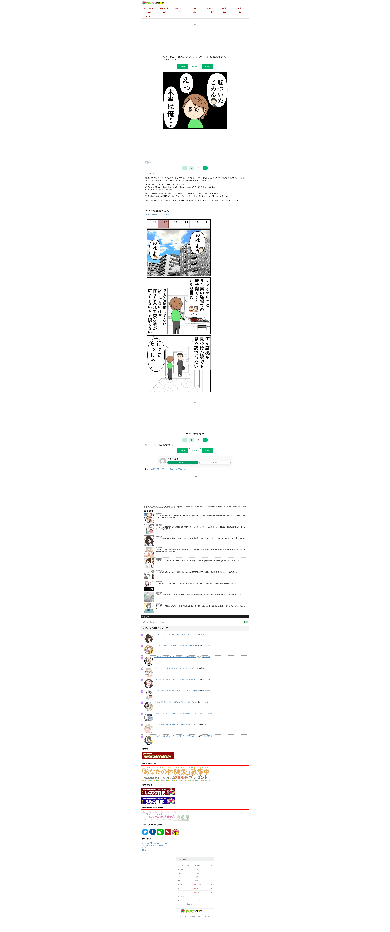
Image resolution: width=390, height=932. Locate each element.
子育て (209, 8)
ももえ (150, 162)
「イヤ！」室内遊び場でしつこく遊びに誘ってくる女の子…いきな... (176, 691)
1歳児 (239, 8)
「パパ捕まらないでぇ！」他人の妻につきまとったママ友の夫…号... (176, 645)
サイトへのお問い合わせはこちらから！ (154, 843)
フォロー (149, 445)
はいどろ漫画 (206, 657)
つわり (197, 873)
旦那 (224, 12)
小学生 (194, 12)
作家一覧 (195, 66)
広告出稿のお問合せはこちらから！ (153, 845)
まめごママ (206, 691)
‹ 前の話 (182, 66)
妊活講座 (197, 865)
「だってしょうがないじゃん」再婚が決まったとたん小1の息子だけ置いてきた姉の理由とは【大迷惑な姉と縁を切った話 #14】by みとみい (200, 561)
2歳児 (149, 12)
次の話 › (207, 66)
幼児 (179, 12)
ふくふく (206, 634)
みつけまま (206, 645)
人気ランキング (149, 8)
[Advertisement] (195, 38)
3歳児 (164, 12)
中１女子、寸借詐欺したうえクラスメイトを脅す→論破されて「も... (176, 736)
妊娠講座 (180, 869)
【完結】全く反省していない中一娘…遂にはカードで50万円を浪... (175, 657)
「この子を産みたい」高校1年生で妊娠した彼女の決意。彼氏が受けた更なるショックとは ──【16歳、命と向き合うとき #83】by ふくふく (200, 538)
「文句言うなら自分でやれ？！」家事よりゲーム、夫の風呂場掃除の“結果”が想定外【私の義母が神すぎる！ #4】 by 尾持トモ (196, 572)
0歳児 (224, 8)
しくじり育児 (209, 12)
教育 (179, 892)
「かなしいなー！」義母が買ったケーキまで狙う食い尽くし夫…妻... (176, 668)
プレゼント (149, 16)
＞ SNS (215, 462)
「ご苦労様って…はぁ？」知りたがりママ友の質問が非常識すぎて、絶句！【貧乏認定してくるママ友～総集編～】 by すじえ (196, 583)
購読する (146, 617)
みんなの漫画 (151, 469)
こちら (169, 507)
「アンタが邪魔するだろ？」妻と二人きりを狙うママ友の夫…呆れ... (176, 679)
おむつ (180, 884)
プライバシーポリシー (149, 848)
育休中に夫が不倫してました (179, 469)
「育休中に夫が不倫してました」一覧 (157, 214)
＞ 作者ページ (183, 462)
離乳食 (180, 888)
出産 (179, 877)
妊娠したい (179, 8)
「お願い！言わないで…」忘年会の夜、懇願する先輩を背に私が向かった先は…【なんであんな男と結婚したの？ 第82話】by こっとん (199, 595)
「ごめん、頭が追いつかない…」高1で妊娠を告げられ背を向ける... (175, 702)
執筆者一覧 (164, 8)
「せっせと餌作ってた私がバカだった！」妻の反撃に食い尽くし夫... (176, 725)
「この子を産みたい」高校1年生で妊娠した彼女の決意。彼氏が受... (175, 634)
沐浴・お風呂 (199, 884)
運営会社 (144, 850)
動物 (239, 12)
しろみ (205, 668)
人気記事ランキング (183, 865)
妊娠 (194, 8)
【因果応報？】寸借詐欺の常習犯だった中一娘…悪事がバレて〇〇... (176, 713)
